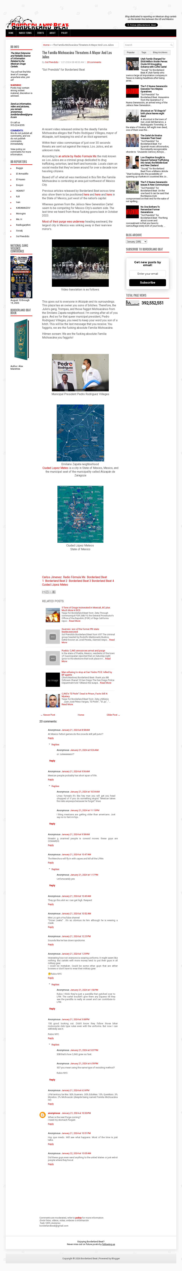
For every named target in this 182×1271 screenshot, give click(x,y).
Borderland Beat (89, 1258)
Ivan (18, 202)
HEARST (20, 190)
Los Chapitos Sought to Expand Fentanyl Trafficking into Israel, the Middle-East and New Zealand (155, 161)
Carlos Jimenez (52, 577)
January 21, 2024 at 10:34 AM (85, 791)
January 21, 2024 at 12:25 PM (76, 936)
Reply (51, 738)
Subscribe (147, 282)
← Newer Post (48, 715)
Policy (64, 32)
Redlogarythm (23, 225)
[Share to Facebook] (54, 592)
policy (19, 149)
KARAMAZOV (23, 208)
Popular (131, 52)
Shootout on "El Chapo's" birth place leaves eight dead (153, 113)
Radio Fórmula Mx (74, 577)
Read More (74, 621)
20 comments (94, 62)
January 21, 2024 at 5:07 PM (84, 1050)
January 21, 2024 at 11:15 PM (84, 810)
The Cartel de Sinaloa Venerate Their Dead (151, 136)
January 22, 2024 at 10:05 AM (76, 1153)
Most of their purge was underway (63, 221)
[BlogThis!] (47, 592)
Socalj (19, 230)
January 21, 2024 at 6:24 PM (75, 1090)
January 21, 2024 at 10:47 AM (76, 854)
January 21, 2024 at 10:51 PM (76, 1133)
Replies (55, 744)
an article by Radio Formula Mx (77, 156)
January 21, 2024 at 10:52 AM (76, 913)
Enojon (19, 185)
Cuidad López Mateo (55, 584)
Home (11, 32)
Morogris (21, 213)
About (53, 32)
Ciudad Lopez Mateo (55, 468)
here (86, 194)
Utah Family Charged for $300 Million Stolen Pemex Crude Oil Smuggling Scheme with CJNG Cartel (154, 62)
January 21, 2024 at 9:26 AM (84, 750)
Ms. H (19, 219)
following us (108, 1244)
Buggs (19, 168)
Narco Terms (25, 32)
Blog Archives (160, 52)
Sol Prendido (22, 236)
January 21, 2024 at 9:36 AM (75, 771)
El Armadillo (22, 173)
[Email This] (44, 592)
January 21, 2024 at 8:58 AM (75, 730)
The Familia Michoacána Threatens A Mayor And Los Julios (77, 54)
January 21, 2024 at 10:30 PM (76, 1113)
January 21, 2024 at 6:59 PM (84, 1063)
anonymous (54, 1113)
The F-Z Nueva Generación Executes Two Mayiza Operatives (154, 89)
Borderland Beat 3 (80, 581)
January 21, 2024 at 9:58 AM (75, 834)
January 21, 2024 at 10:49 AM (76, 896)
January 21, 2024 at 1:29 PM (75, 953)
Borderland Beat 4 (103, 581)
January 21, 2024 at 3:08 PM (75, 1019)
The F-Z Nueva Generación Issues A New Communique (155, 183)
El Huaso (20, 179)
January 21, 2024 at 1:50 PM (84, 990)
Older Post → (113, 715)
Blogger (116, 1258)
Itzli (18, 196)
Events (40, 32)
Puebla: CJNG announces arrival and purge (83, 650)
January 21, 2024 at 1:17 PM (84, 874)
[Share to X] (50, 592)
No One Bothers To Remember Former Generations (150, 209)
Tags (143, 52)
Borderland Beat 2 (56, 581)
